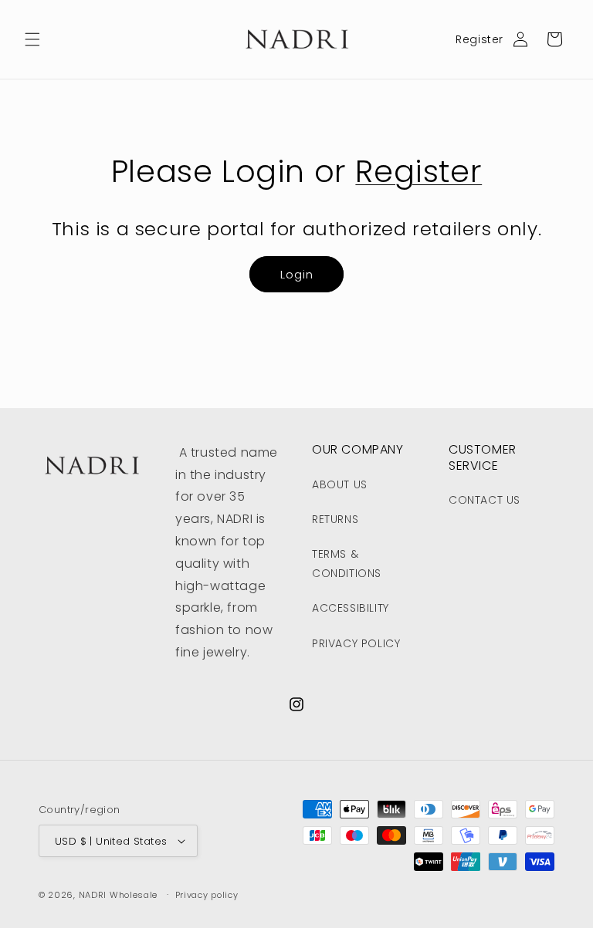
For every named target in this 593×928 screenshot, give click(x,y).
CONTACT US (484, 500)
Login (296, 274)
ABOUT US (340, 484)
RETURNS (335, 519)
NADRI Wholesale (118, 895)
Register (479, 39)
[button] (32, 39)
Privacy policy (207, 895)
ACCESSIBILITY (350, 608)
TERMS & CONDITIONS (346, 563)
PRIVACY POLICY (356, 643)
